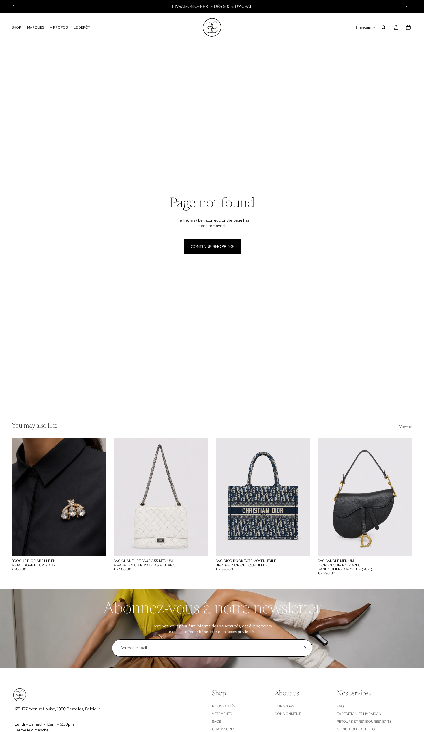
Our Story (284, 706)
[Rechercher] (383, 27)
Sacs (216, 721)
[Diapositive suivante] (406, 6)
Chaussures (223, 729)
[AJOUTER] (97, 547)
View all (405, 426)
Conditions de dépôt (357, 729)
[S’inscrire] (304, 648)
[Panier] (408, 27)
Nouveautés (223, 706)
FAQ (340, 706)
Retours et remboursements (364, 721)
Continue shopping (212, 246)
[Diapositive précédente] (13, 6)
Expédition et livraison (359, 714)
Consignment (288, 714)
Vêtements (222, 714)
